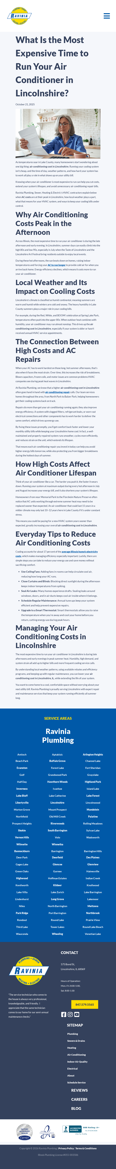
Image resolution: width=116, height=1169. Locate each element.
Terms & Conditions (85, 1148)
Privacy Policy (66, 1148)
